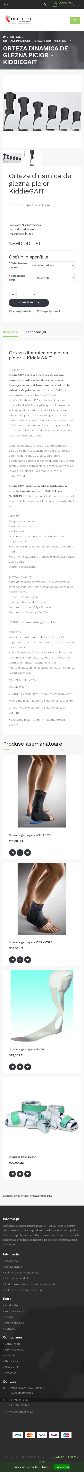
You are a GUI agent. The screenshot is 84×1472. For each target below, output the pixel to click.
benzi (17, 1195)
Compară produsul (50, 311)
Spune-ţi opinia (41, 204)
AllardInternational (31, 225)
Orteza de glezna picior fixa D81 (27, 1049)
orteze (25, 1195)
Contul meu (12, 1343)
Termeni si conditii (16, 1278)
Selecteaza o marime (18, 265)
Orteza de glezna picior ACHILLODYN (30, 835)
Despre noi (11, 1260)
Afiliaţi (9, 1317)
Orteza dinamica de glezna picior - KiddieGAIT (35, 41)
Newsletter (12, 1361)
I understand (62, 1467)
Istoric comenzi (14, 1349)
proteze (34, 1195)
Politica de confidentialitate (22, 1272)
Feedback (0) (36, 332)
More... (46, 1467)
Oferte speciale (14, 1322)
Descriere (10, 332)
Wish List (10, 1355)
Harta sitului (12, 1367)
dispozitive (46, 1195)
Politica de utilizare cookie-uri (23, 1290)
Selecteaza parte (17, 277)
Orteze (15, 36)
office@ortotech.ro (21, 1411)
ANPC (60, 1457)
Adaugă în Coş (29, 302)
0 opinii (27, 204)
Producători (12, 1305)
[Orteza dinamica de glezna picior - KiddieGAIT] (12, 157)
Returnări (10, 1372)
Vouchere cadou (15, 1311)
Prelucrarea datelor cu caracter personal (30, 1284)
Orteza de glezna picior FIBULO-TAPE (30, 942)
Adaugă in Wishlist (22, 311)
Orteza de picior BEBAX (22, 1156)
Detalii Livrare (13, 1266)
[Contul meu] (6, 4)
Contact (10, 1328)
